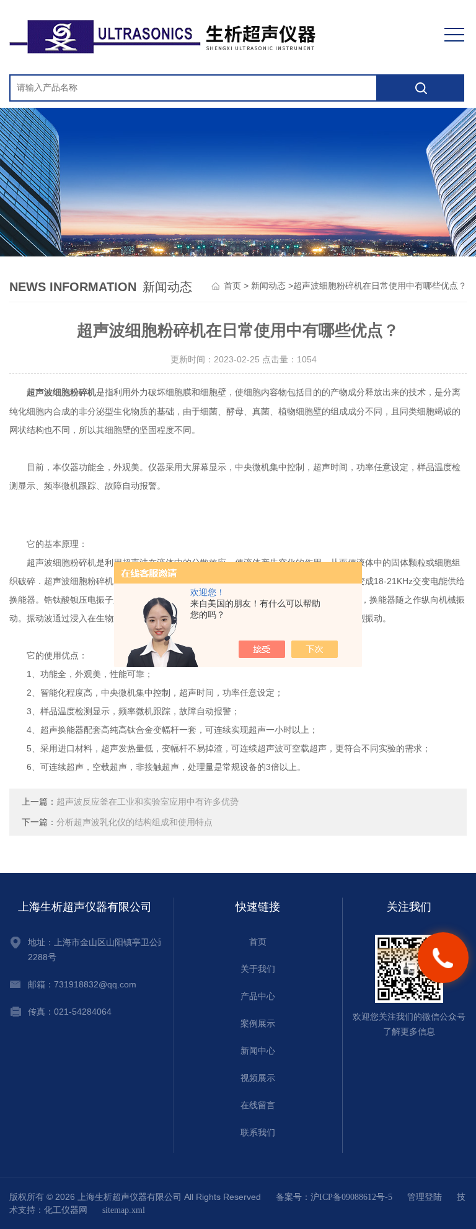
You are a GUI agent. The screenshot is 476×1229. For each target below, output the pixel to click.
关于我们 (257, 969)
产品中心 (257, 996)
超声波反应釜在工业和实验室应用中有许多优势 (147, 802)
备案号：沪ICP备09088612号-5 (334, 1197)
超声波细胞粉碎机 (61, 392)
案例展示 (257, 1023)
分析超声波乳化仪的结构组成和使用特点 (134, 822)
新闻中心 (257, 1051)
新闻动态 (268, 286)
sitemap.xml (123, 1210)
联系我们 (257, 1132)
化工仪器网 (65, 1210)
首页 (232, 286)
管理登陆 (424, 1197)
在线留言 (257, 1105)
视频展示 (257, 1078)
